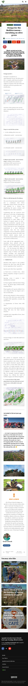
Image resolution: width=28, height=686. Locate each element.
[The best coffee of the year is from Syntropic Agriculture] (14, 618)
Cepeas (5, 587)
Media (3, 655)
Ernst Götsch (7, 38)
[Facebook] (2, 648)
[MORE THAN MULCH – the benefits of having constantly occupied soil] (14, 595)
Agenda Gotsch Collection (8, 661)
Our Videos (5, 658)
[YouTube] (9, 648)
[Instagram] (6, 648)
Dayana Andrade (9, 602)
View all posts (6, 545)
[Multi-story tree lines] (14, 572)
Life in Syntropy (14, 564)
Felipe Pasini (8, 579)
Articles (4, 664)
